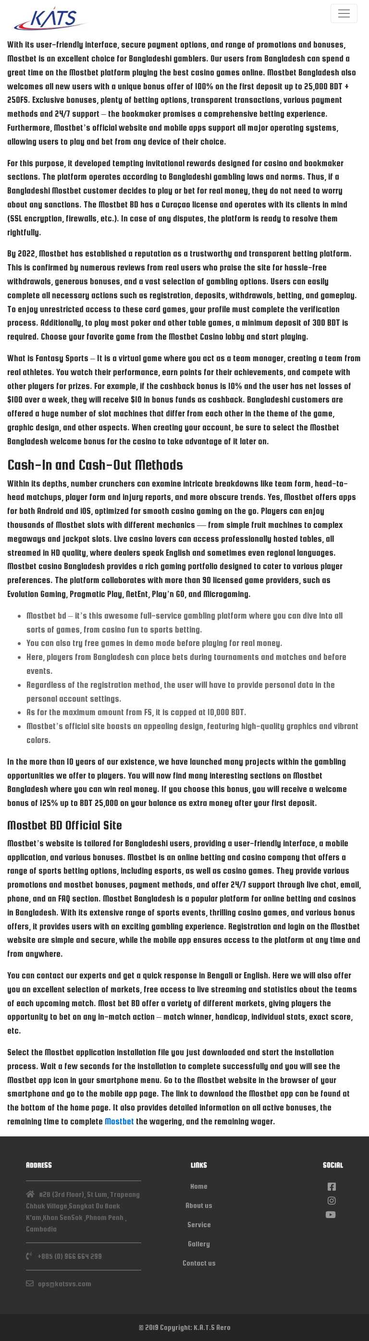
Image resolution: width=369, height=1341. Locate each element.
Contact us (199, 1263)
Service (199, 1224)
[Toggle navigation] (344, 13)
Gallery (199, 1244)
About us (198, 1205)
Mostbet (119, 1121)
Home (199, 1186)
